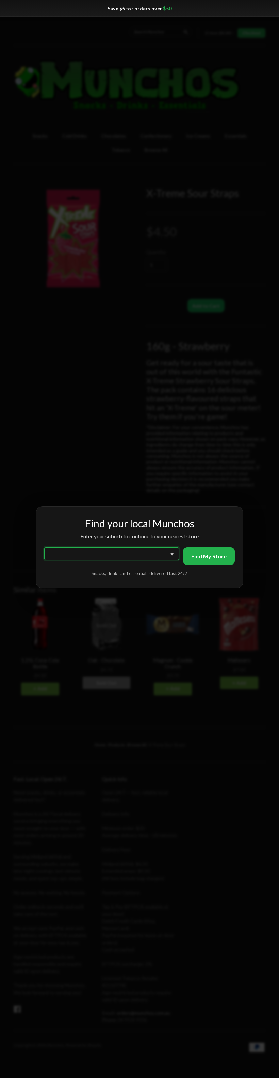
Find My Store (209, 556)
